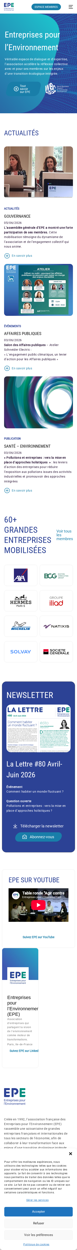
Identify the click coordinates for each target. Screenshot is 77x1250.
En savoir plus (22, 255)
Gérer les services (37, 1200)
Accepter (38, 1212)
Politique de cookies (36, 1244)
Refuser (38, 1223)
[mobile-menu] (69, 7)
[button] (70, 1154)
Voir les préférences (38, 1235)
